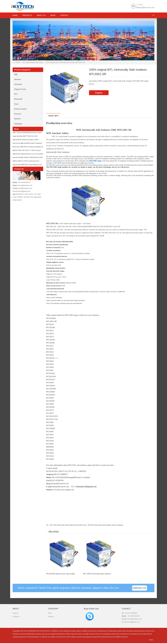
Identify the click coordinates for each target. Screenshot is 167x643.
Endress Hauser (20, 109)
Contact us (16, 616)
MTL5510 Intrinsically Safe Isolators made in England (105, 525)
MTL (16, 94)
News (52, 15)
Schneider (18, 84)
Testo (16, 104)
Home (18, 62)
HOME (14, 15)
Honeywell (18, 99)
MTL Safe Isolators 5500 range (33, 62)
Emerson (17, 114)
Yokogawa (18, 124)
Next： (85, 525)
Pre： (48, 525)
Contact (64, 15)
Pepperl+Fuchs (20, 89)
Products (27, 15)
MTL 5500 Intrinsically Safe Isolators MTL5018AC (66, 525)
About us (41, 15)
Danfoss (17, 119)
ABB (15, 74)
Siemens (17, 79)
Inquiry (98, 92)
